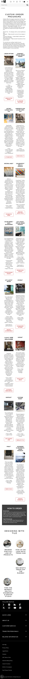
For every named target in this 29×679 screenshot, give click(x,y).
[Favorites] (20, 2)
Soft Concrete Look (8, 439)
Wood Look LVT (20, 156)
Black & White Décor (20, 379)
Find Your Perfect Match (20, 213)
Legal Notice (5, 651)
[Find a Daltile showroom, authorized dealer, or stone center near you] (7, 582)
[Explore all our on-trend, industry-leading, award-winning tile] (7, 544)
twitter (4, 607)
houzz (15, 604)
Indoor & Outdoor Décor (9, 330)
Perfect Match (8, 489)
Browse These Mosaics (20, 271)
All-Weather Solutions (20, 102)
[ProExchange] (27, 2)
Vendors (4, 654)
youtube (15, 607)
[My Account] (17, 2)
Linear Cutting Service (8, 99)
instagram (9, 607)
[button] (27, 5)
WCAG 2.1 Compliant (7, 667)
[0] (23, 2)
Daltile (3, 8)
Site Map (4, 644)
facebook (20, 604)
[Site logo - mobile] (4, 1)
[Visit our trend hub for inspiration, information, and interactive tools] (20, 544)
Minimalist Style (20, 440)
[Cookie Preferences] (2, 676)
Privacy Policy (5, 647)
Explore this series (9, 215)
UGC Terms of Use (6, 657)
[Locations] (14, 2)
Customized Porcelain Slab (8, 390)
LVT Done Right (8, 157)
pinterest (9, 604)
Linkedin (20, 607)
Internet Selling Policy (7, 660)
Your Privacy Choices (7, 670)
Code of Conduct (6, 663)
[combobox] (13, 5)
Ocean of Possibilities (20, 499)
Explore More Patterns (20, 327)
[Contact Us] (10, 2)
